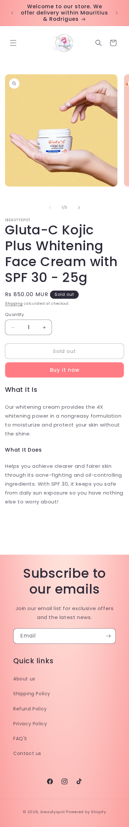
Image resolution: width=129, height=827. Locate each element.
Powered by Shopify (86, 811)
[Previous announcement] (12, 13)
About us (24, 678)
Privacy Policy (30, 723)
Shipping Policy (31, 693)
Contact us (27, 753)
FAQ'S (20, 738)
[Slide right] (79, 207)
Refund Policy (30, 709)
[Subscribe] (108, 636)
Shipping (14, 303)
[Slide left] (50, 207)
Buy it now (64, 369)
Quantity (14, 314)
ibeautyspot (52, 811)
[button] (13, 43)
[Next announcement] (116, 13)
